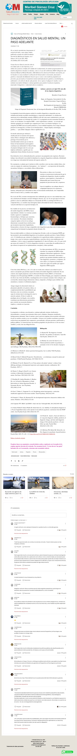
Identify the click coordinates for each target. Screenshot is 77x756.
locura (17, 23)
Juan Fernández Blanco (51, 23)
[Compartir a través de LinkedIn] (18, 461)
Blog (58, 14)
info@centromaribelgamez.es (38, 744)
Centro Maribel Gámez (25, 455)
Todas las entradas (8, 23)
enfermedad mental (27, 23)
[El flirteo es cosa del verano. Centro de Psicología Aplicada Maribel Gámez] (38, 483)
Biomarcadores (42, 452)
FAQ (47, 14)
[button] (72, 23)
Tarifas (30, 14)
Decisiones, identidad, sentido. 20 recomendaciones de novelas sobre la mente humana (61, 492)
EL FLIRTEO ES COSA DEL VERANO (37, 492)
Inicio (25, 14)
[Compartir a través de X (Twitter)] (15, 461)
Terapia (36, 14)
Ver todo (72, 474)
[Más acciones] (65, 34)
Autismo (21, 452)
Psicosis (34, 452)
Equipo (42, 14)
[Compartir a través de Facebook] (11, 461)
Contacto (52, 14)
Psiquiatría (28, 452)
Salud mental (14, 452)
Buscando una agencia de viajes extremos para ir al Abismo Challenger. (13, 492)
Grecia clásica (38, 23)
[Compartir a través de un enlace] (22, 461)
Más (61, 23)
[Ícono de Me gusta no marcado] (15, 530)
